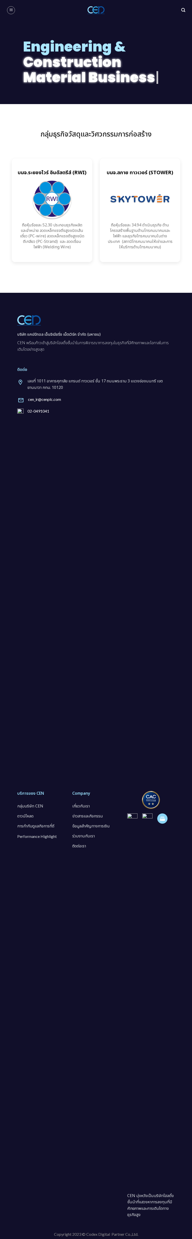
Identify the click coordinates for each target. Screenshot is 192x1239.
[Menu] (11, 10)
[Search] (183, 10)
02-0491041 (38, 411)
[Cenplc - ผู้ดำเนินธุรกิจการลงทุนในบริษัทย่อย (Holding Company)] (96, 10)
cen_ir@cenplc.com (44, 399)
